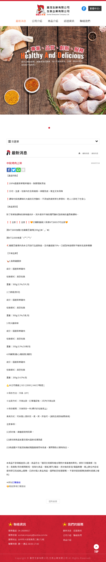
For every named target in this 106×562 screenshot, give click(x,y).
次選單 (15, 141)
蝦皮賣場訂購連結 (17, 486)
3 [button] (57, 128)
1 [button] (49, 128)
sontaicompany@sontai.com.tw (32, 535)
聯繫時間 (12, 543)
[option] (53, 70)
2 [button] (53, 128)
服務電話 (12, 530)
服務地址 (12, 539)
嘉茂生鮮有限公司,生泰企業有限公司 (53, 10)
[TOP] (96, 546)
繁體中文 (94, 8)
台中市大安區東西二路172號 (31, 539)
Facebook (84, 8)
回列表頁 (53, 501)
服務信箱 (12, 535)
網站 (14, 482)
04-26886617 (24, 530)
